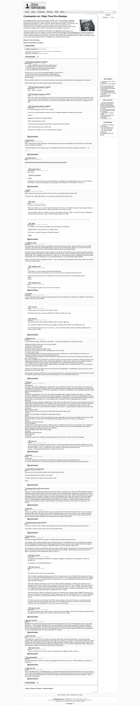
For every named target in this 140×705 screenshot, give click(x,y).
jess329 (26, 456)
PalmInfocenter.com (58, 698)
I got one (104, 102)
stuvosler (27, 191)
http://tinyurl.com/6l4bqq (35, 175)
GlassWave (69, 703)
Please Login (28, 53)
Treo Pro (28, 20)
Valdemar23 (30, 320)
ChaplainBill (28, 295)
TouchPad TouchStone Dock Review (107, 125)
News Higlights (108, 79)
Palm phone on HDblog (108, 112)
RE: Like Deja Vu (106, 116)
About (61, 12)
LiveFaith (27, 141)
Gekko (26, 159)
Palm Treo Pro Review (54, 16)
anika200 (29, 442)
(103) (108, 96)
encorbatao (27, 244)
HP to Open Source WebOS (109, 83)
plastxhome (27, 339)
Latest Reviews (107, 122)
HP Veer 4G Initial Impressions (105, 96)
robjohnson (27, 383)
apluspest (27, 669)
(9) (100, 85)
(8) (114, 90)
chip (26, 489)
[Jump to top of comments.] (38, 683)
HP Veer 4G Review (107, 91)
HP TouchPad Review (107, 90)
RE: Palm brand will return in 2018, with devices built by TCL (107, 107)
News (32, 12)
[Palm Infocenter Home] (35, 9)
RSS (56, 12)
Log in (112, 17)
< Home (27, 688)
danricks (29, 649)
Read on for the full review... (31, 40)
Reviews (49, 12)
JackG (29, 95)
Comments (41, 12)
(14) (105, 82)
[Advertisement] (81, 5)
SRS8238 (27, 621)
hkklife (29, 203)
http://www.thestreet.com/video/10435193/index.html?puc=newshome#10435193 (46, 162)
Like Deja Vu (105, 118)
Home (27, 12)
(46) (113, 91)
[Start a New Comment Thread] (30, 683)
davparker (27, 658)
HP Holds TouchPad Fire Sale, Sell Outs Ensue (107, 87)
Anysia (29, 308)
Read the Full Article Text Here (33, 42)
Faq (77, 694)
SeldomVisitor (28, 63)
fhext (26, 637)
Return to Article (36, 688)
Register (105, 17)
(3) (112, 87)
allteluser (27, 537)
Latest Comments (108, 100)
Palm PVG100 (105, 115)
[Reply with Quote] (44, 63)
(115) (105, 89)
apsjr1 (28, 267)
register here (35, 53)
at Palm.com (74, 32)
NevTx (26, 523)
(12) (105, 94)
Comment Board (47, 688)
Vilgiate (26, 509)
